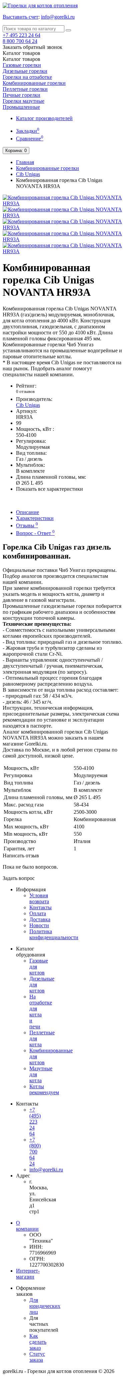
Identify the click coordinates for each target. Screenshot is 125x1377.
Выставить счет (20, 17)
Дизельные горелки (25, 71)
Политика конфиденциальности (53, 934)
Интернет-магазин (28, 1274)
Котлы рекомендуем (44, 1089)
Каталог (21, 59)
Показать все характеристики (49, 489)
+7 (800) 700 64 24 (35, 1151)
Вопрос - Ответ (35, 533)
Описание (27, 512)
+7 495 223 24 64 (21, 35)
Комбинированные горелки (34, 83)
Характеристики (35, 518)
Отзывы (27, 525)
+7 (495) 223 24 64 (35, 1121)
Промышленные (21, 107)
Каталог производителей (44, 118)
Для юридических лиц (44, 1306)
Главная (25, 162)
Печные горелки (21, 95)
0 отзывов (25, 391)
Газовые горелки (22, 65)
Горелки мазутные (23, 101)
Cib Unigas (28, 174)
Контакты (40, 907)
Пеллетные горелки (25, 89)
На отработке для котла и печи (40, 1011)
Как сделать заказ (37, 1342)
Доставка (39, 919)
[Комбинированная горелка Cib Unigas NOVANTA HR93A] (62, 203)
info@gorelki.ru (58, 17)
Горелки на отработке (27, 77)
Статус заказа (37, 1357)
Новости (39, 925)
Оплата (37, 913)
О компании (27, 1226)
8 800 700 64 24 (20, 41)
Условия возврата (39, 898)
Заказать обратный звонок (32, 47)
